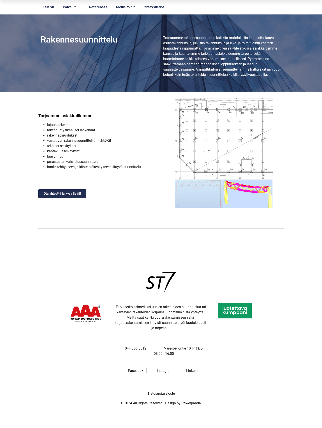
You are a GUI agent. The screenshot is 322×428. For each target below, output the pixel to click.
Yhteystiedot (154, 7)
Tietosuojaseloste (161, 393)
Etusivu (48, 7)
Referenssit (98, 7)
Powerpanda (191, 403)
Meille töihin (125, 7)
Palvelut (69, 7)
